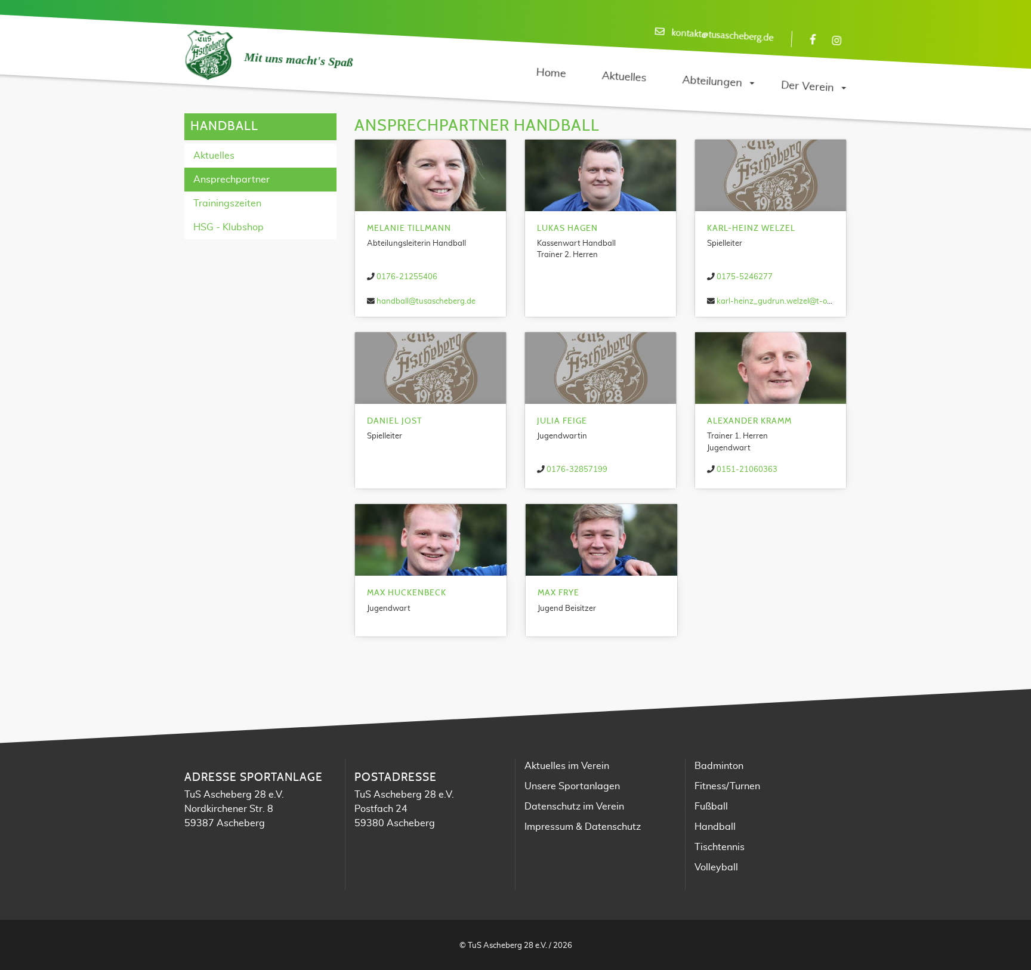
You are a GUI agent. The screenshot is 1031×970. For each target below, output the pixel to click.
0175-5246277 (745, 277)
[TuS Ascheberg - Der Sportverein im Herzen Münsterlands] (208, 55)
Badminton (718, 766)
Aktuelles (213, 155)
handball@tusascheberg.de (426, 301)
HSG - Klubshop (228, 227)
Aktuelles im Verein (566, 766)
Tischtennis (719, 847)
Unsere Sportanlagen (572, 786)
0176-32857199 (577, 470)
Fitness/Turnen (727, 786)
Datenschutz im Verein (574, 806)
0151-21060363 (747, 470)
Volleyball (716, 867)
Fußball (711, 806)
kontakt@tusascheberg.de (722, 35)
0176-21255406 (406, 277)
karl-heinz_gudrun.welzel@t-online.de (786, 301)
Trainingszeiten (227, 203)
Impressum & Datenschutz (582, 827)
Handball (715, 827)
